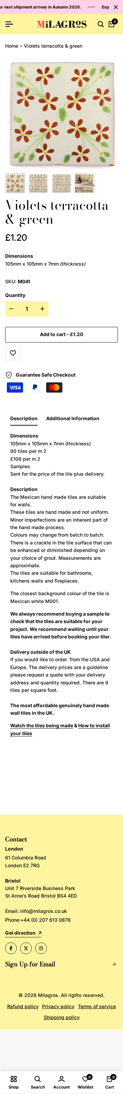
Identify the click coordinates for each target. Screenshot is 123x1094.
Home (11, 46)
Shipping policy (62, 1017)
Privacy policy (58, 1006)
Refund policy (23, 1006)
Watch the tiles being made (41, 725)
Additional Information (72, 418)
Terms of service (97, 1006)
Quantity (15, 295)
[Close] (114, 7)
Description (24, 418)
